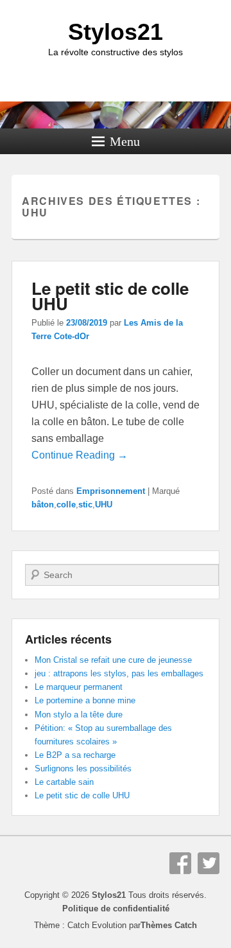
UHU (103, 504)
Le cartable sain (64, 782)
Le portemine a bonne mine (85, 700)
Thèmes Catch (169, 925)
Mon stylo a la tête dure (79, 714)
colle (66, 504)
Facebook (180, 863)
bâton (42, 504)
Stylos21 (115, 32)
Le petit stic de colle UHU (110, 295)
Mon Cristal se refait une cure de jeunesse (113, 660)
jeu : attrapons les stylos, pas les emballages (119, 673)
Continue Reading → (79, 455)
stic (85, 504)
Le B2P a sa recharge (75, 755)
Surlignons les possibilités (83, 768)
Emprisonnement (110, 491)
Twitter (208, 863)
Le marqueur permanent (79, 687)
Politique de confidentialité (115, 908)
